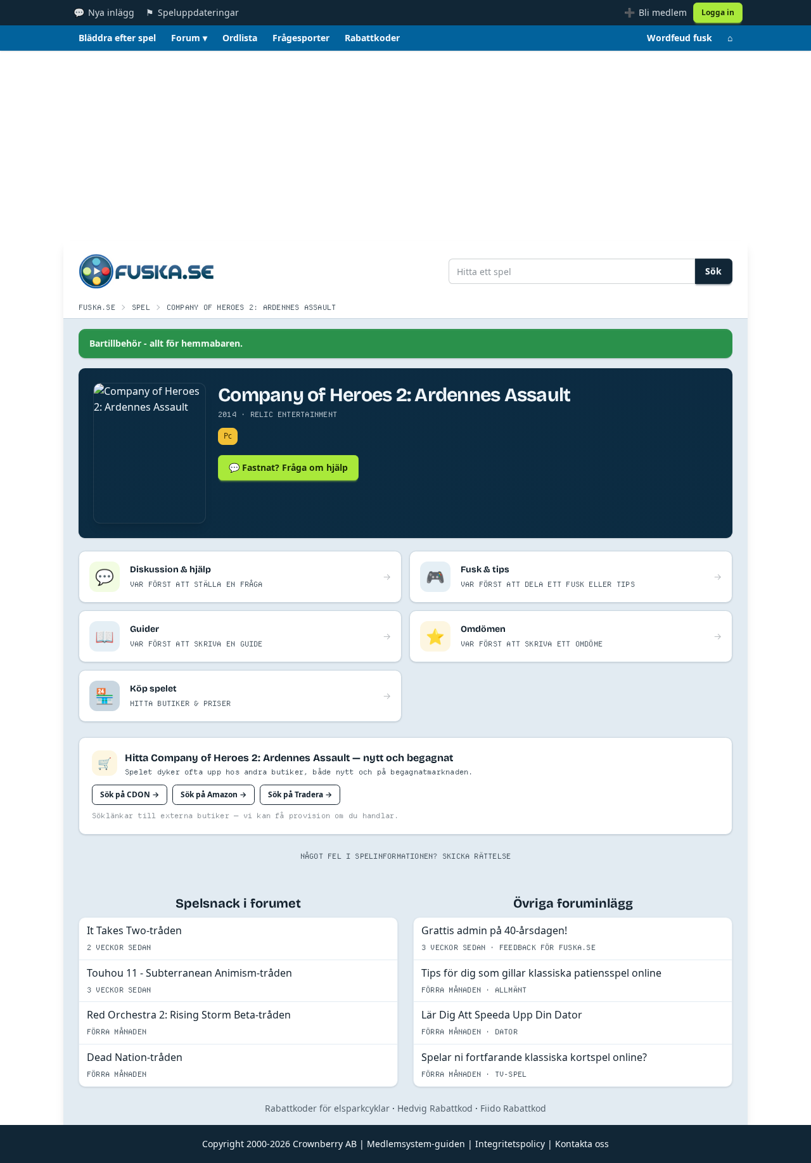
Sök (713, 271)
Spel (141, 307)
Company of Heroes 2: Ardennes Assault (251, 307)
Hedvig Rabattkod (435, 1108)
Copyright (223, 1144)
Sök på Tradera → (300, 794)
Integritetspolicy (510, 1144)
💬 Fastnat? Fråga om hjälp (288, 467)
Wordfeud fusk (679, 38)
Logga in (717, 12)
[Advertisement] (405, 146)
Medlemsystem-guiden (416, 1144)
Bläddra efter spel (117, 38)
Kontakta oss (582, 1144)
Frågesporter (300, 38)
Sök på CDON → (129, 794)
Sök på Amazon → (213, 794)
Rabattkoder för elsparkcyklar (327, 1108)
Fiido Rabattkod (513, 1108)
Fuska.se (97, 307)
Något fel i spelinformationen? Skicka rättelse (405, 856)
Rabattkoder (372, 38)
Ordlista (239, 38)
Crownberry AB (325, 1144)
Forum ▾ (189, 38)
